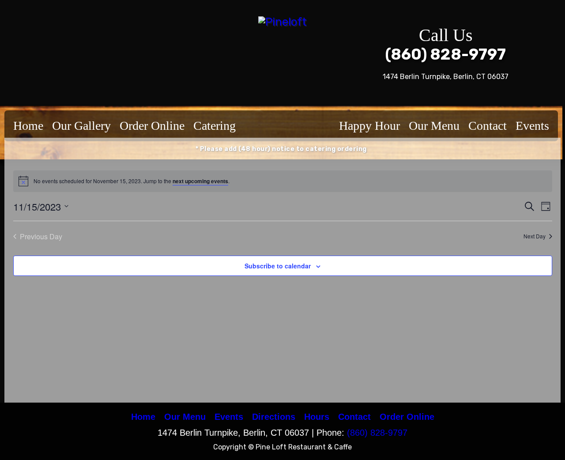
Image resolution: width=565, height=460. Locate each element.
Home (28, 125)
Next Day (535, 236)
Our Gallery (81, 125)
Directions (273, 417)
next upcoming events (200, 181)
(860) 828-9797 (445, 54)
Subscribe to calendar (278, 265)
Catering (214, 125)
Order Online (152, 125)
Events (532, 125)
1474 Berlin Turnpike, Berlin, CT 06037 (445, 76)
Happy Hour (369, 125)
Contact (487, 125)
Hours (316, 417)
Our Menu (434, 125)
